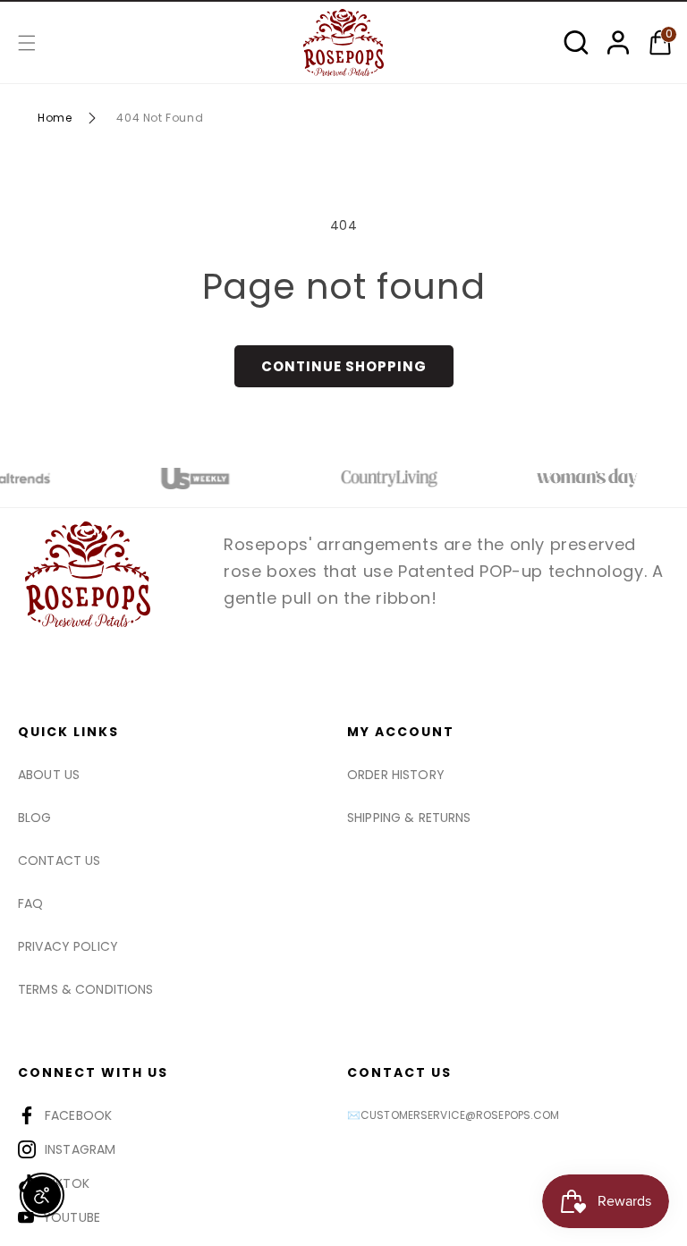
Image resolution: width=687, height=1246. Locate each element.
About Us (49, 775)
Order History (396, 775)
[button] (27, 43)
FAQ (30, 903)
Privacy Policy (68, 946)
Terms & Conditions (86, 989)
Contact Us (59, 860)
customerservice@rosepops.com (459, 1115)
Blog (35, 817)
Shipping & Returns (409, 817)
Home (55, 117)
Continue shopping (344, 366)
